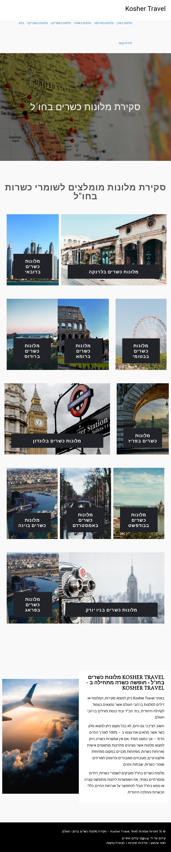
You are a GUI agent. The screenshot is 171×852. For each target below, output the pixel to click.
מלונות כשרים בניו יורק (111, 610)
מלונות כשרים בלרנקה (114, 272)
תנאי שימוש (158, 843)
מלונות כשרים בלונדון (57, 441)
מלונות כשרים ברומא (83, 350)
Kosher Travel (145, 9)
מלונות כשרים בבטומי (141, 350)
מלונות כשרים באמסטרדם (86, 519)
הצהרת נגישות (115, 843)
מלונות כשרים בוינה (32, 522)
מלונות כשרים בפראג (32, 604)
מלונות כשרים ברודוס (32, 350)
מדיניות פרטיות (137, 843)
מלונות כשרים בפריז (142, 438)
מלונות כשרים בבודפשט (138, 519)
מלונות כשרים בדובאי (33, 266)
